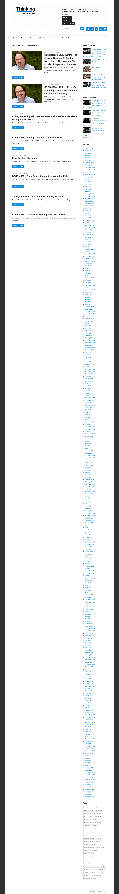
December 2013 (90, 513)
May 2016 (88, 443)
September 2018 (90, 376)
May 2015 (88, 472)
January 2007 (89, 712)
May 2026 (88, 155)
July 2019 (88, 352)
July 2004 (88, 784)
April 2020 (88, 330)
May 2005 (88, 760)
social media (100, 872)
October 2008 (89, 662)
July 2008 (88, 669)
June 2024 (88, 210)
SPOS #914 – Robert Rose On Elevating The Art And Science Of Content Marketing (60, 90)
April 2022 (88, 273)
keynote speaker (100, 847)
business (91, 810)
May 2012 (88, 559)
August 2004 (89, 782)
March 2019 (88, 362)
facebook (86, 844)
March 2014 (88, 506)
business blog (99, 810)
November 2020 (90, 314)
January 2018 (89, 395)
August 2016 (89, 436)
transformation (87, 878)
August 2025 (89, 177)
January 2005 (89, 770)
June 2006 (88, 729)
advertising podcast (96, 807)
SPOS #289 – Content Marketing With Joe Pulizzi (38, 214)
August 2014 (89, 494)
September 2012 (90, 549)
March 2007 (88, 708)
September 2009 (90, 635)
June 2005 (88, 758)
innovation (93, 844)
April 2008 (88, 676)
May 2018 (88, 386)
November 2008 (90, 659)
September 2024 (90, 203)
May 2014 (88, 501)
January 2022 (89, 280)
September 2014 (90, 491)
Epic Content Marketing (25, 158)
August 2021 (89, 292)
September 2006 (90, 722)
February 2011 (89, 595)
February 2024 (89, 220)
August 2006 (89, 724)
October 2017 (89, 403)
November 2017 (90, 400)
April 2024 (88, 215)
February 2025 (89, 191)
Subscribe (42, 38)
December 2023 (90, 225)
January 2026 (89, 165)
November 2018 (90, 371)
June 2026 (88, 153)
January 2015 (89, 482)
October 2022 (89, 258)
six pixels (93, 869)
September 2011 (90, 578)
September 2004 (90, 780)
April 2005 (88, 763)
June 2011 (88, 585)
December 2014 (90, 484)
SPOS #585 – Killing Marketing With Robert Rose (38, 137)
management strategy (89, 856)
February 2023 (89, 249)
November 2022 (90, 256)
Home (15, 38)
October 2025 (89, 172)
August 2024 (89, 206)
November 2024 (90, 198)
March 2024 (88, 218)
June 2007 (88, 700)
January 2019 (89, 366)
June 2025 (88, 182)
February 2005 (89, 768)
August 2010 (89, 609)
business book (87, 813)
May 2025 (88, 184)
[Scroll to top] (116, 891)
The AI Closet (96, 67)
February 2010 (89, 623)
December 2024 (90, 196)
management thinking (89, 860)
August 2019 (89, 350)
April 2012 (88, 561)
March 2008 (88, 679)
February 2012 (89, 566)
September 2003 (90, 796)
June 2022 (88, 268)
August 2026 (89, 148)
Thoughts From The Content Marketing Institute (37, 196)
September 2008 (90, 664)
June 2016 (88, 441)
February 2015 (89, 479)
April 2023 (88, 244)
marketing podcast (98, 863)
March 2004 (88, 787)
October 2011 (89, 575)
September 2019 (90, 347)
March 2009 (88, 650)
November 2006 (90, 717)
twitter (94, 878)
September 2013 (90, 520)
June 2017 (88, 412)
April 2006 (88, 734)
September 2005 (90, 751)
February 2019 (89, 364)
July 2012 (88, 554)
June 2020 (88, 326)
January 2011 (89, 597)
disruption (99, 838)
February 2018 (89, 393)
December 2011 (90, 571)
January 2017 (89, 424)
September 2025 (90, 174)
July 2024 (88, 208)
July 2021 (88, 294)
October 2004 (89, 777)
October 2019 (89, 345)
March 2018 (88, 391)
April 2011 (88, 590)
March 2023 (88, 246)
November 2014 (90, 487)
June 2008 (88, 672)
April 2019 (88, 359)
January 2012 (89, 568)
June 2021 (88, 297)
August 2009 (89, 638)
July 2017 (88, 410)
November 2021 (90, 285)
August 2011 (89, 580)
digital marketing (99, 835)
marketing (99, 860)
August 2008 (89, 667)
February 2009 (89, 652)
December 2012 (90, 542)
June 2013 (88, 527)
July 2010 (88, 611)
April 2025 (88, 186)
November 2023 (90, 227)
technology (86, 875)
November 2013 (90, 515)
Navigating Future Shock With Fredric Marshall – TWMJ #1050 (99, 103)
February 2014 (89, 508)
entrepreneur (98, 841)
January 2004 (89, 792)
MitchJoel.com (53, 38)
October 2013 (89, 518)
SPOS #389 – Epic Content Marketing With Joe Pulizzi (41, 176)
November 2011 (90, 573)
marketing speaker (88, 866)
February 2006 (89, 739)
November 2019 (90, 343)
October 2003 (89, 794)
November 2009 (90, 631)
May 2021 (88, 299)
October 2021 (89, 287)
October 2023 (89, 230)
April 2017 (88, 417)
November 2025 (90, 170)
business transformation (90, 819)
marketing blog (87, 863)
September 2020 (90, 318)
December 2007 (90, 686)
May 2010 (88, 616)
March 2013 (88, 535)
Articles (32, 38)
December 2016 (90, 427)
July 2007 (88, 698)
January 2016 (89, 453)
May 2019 (88, 357)
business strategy (99, 816)
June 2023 (88, 239)
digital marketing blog (89, 838)
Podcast (23, 38)
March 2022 (88, 275)
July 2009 (88, 640)
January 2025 (89, 194)
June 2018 (88, 383)
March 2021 (88, 304)
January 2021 (89, 309)
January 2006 (89, 741)
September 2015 (90, 463)
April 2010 (88, 619)
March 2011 (88, 592)
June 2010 (88, 614)
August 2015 (89, 465)
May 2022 (88, 270)
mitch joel (102, 866)
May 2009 (88, 645)
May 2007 (88, 703)
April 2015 (88, 475)
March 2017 (88, 419)
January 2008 (89, 683)
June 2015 (88, 470)
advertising (86, 807)
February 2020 (89, 335)
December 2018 (90, 369)
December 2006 (90, 715)
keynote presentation (89, 847)
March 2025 (88, 189)
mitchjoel (86, 869)
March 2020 (88, 333)
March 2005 (88, 765)
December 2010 (90, 599)
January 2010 (89, 626)
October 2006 (89, 720)
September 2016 (90, 434)
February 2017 (89, 422)
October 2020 (89, 316)
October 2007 (89, 691)
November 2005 (90, 746)
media (96, 866)
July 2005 (88, 756)
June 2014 (88, 499)
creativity (86, 825)
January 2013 (89, 539)
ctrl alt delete (94, 825)
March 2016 (88, 448)
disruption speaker (88, 841)
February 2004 (89, 789)
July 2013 (88, 525)
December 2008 (90, 657)
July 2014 (88, 496)
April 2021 (88, 302)
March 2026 (88, 160)
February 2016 (89, 451)
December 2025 (90, 167)
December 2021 (90, 282)
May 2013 (88, 530)
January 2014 (89, 511)
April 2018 (88, 388)
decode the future (88, 835)
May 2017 (88, 415)
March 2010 (88, 621)
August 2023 (89, 234)
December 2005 (90, 744)
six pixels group (101, 869)
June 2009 (88, 643)
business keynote (98, 813)
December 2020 (90, 311)
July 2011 (88, 583)
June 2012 (88, 556)
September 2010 (90, 607)
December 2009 (90, 628)
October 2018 (89, 374)
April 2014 (88, 503)
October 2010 (89, 604)
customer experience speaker (91, 831)
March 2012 (88, 563)
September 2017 (90, 405)
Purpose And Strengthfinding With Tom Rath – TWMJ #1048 (99, 121)
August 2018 (89, 379)
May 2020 (88, 328)
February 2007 (89, 710)
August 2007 (89, 695)
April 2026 (88, 158)
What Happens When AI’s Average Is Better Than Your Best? (98, 77)
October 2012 (89, 547)
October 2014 (89, 489)
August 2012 (89, 551)
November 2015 (90, 458)
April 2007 (88, 705)
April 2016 (88, 446)
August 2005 (89, 753)
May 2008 (88, 674)
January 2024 (89, 222)
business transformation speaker (92, 822)
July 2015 (88, 467)
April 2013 (88, 532)
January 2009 (89, 655)
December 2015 (90, 455)
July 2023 (88, 237)
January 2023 (89, 251)
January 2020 (89, 338)
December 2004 (90, 772)
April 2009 (88, 647)
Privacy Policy (101, 891)
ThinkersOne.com (68, 38)
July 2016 (88, 439)
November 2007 (90, 688)
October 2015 (89, 460)
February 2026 (89, 162)
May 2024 (88, 213)
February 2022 (89, 278)
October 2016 (89, 431)
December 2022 (90, 254)
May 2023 (88, 242)
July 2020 (88, 323)
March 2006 (88, 736)
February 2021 (89, 307)
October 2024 (89, 201)
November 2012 (90, 544)
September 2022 (90, 261)
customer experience (89, 828)
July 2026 (88, 150)
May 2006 (88, 731)
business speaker (88, 816)
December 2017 (90, 398)
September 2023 (90, 232)
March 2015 (88, 477)
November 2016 (90, 429)
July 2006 (88, 727)
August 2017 (89, 407)
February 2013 (89, 537)
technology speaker (96, 875)
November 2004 (90, 775)
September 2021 (90, 290)
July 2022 (88, 266)
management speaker (89, 853)
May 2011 (88, 587)
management (94, 850)
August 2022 (89, 263)
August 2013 (89, 523)
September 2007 (90, 693)
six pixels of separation (89, 872)
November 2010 (90, 602)
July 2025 (88, 179)
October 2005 (89, 748)
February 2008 (89, 681)
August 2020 (89, 321)
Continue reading (17, 77)
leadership (86, 850)
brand (85, 810)
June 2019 (88, 355)
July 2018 (88, 381)
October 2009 (89, 633)
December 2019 (90, 340)
